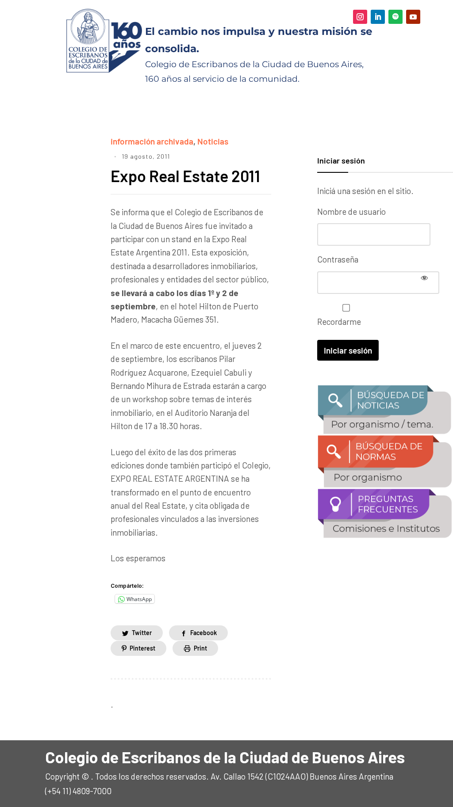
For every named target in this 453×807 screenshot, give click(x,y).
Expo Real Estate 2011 (185, 175)
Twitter (142, 632)
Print (200, 648)
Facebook (203, 632)
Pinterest (142, 648)
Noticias (212, 141)
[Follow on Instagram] (360, 17)
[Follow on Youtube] (413, 17)
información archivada (152, 141)
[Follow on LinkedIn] (378, 17)
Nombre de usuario (351, 211)
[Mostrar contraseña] (424, 277)
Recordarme (339, 321)
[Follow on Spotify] (395, 17)
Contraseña (337, 259)
